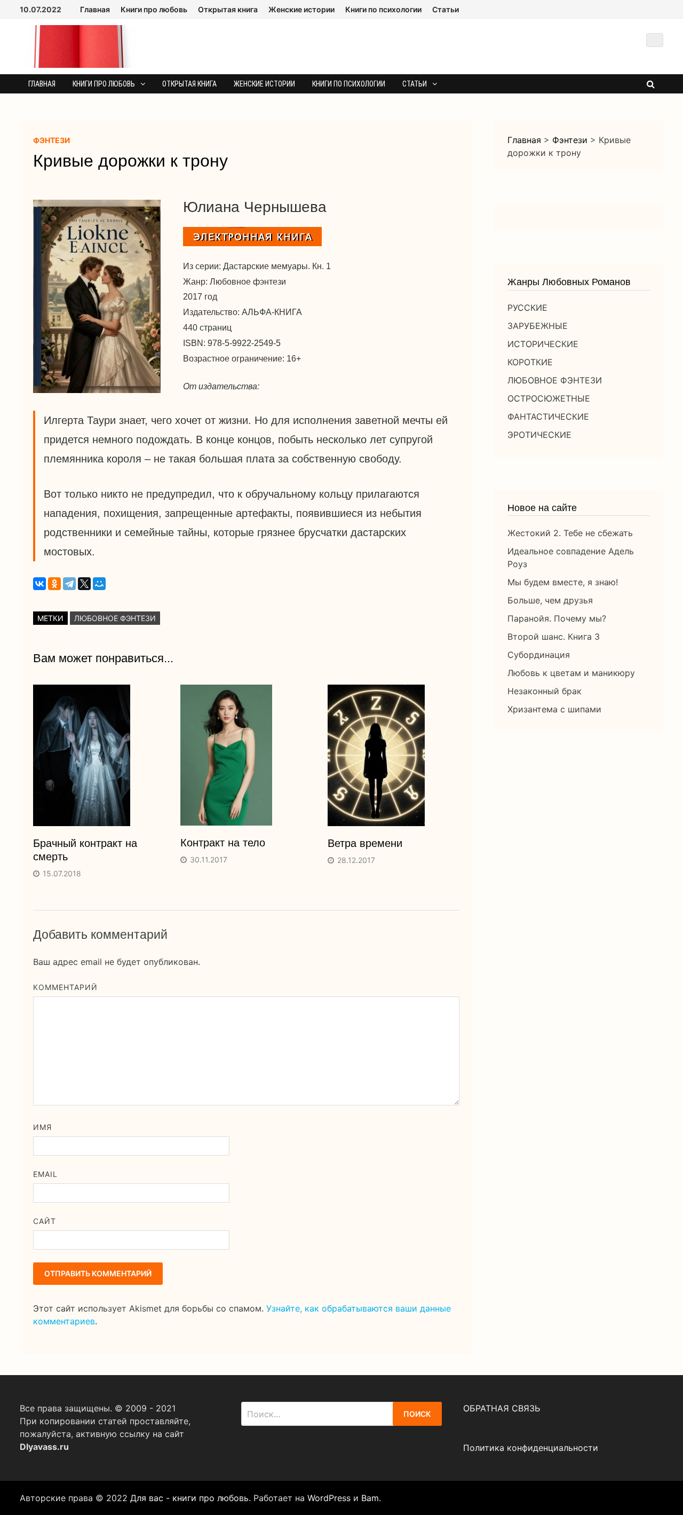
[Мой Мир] (99, 583)
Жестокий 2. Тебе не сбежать (570, 533)
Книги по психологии (383, 9)
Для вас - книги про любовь (189, 1498)
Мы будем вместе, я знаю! (562, 582)
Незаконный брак (544, 691)
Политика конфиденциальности (530, 1447)
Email (45, 1174)
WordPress (329, 1498)
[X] (84, 583)
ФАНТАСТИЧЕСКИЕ (548, 416)
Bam (370, 1498)
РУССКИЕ (527, 307)
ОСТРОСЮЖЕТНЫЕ (548, 398)
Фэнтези (51, 140)
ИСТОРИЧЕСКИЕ (542, 344)
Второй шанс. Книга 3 (553, 636)
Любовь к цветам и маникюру (571, 673)
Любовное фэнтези (115, 618)
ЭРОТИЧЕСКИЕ (539, 434)
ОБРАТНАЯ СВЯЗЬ (501, 1408)
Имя (42, 1127)
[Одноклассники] (54, 583)
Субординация (538, 654)
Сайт (44, 1221)
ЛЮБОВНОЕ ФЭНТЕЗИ (554, 380)
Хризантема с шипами (554, 709)
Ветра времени (365, 843)
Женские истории (301, 9)
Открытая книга (228, 9)
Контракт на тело (222, 843)
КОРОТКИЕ (530, 362)
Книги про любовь (154, 9)
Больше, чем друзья (550, 600)
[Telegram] (69, 583)
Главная (95, 9)
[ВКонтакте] (39, 583)
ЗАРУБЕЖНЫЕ (537, 325)
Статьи (445, 9)
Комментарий (65, 987)
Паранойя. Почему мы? (556, 618)
